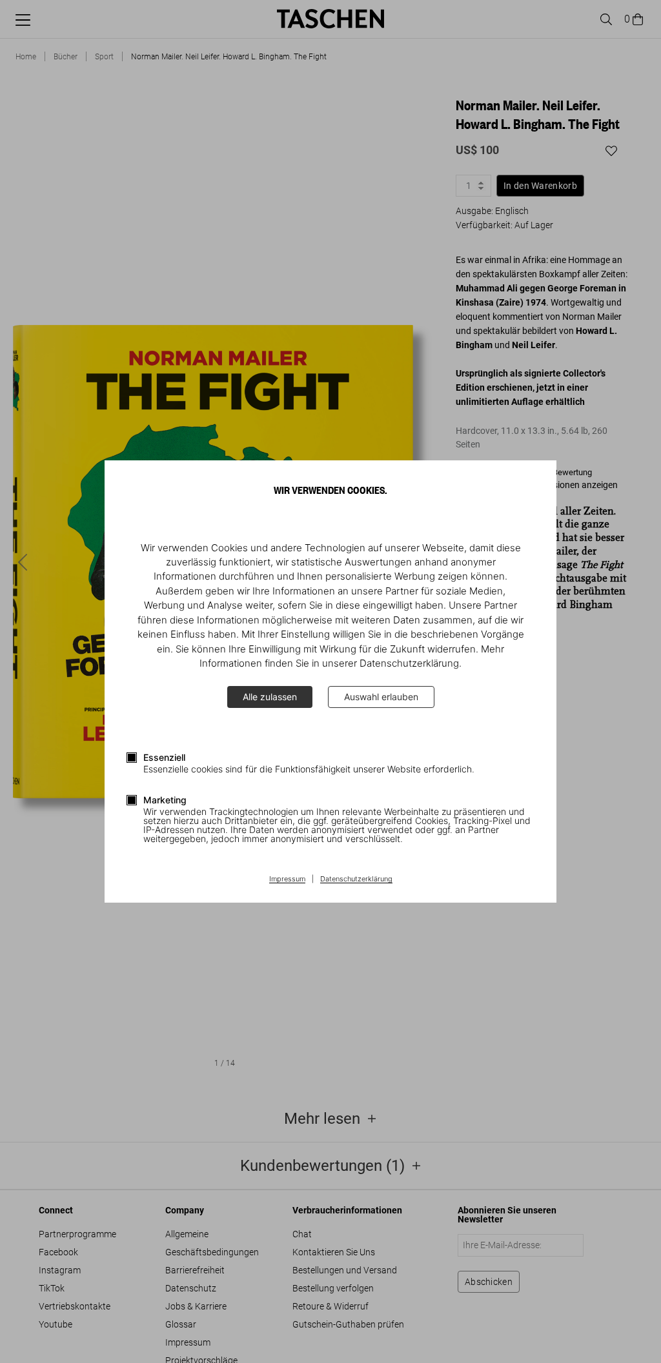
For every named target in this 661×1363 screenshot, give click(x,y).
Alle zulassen (270, 696)
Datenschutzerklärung (356, 879)
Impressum (287, 879)
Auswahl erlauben (381, 696)
